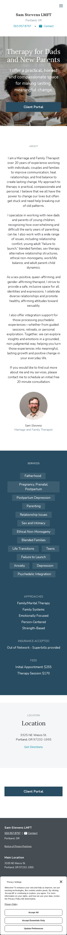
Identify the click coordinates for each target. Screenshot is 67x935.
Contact (49, 26)
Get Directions (33, 747)
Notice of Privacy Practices (18, 846)
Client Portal (33, 107)
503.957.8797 (22, 26)
